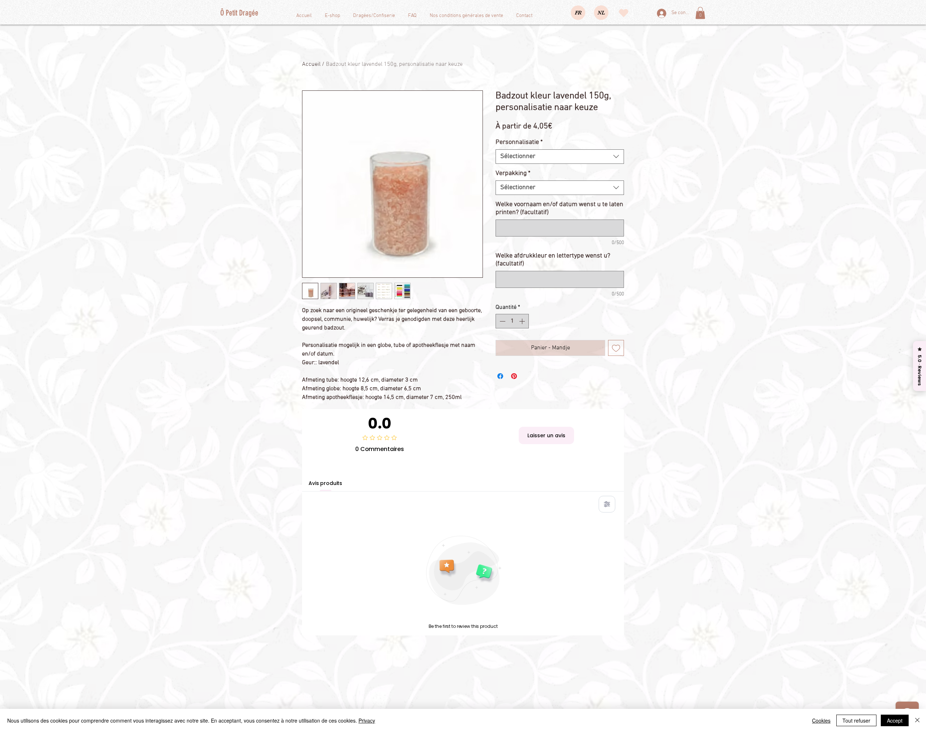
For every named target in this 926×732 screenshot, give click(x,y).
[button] (700, 13)
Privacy (366, 720)
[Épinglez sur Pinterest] (514, 376)
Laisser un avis (546, 435)
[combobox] (560, 156)
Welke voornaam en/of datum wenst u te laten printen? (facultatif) (559, 208)
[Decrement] (502, 321)
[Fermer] (917, 720)
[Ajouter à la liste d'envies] (616, 348)
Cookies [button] (821, 720)
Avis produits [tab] (325, 483)
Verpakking (513, 173)
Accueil (311, 64)
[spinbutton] (512, 321)
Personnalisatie (519, 142)
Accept (894, 720)
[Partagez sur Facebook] (500, 376)
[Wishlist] (623, 13)
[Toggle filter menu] (607, 504)
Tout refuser (856, 720)
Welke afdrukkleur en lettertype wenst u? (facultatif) (553, 260)
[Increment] (523, 321)
